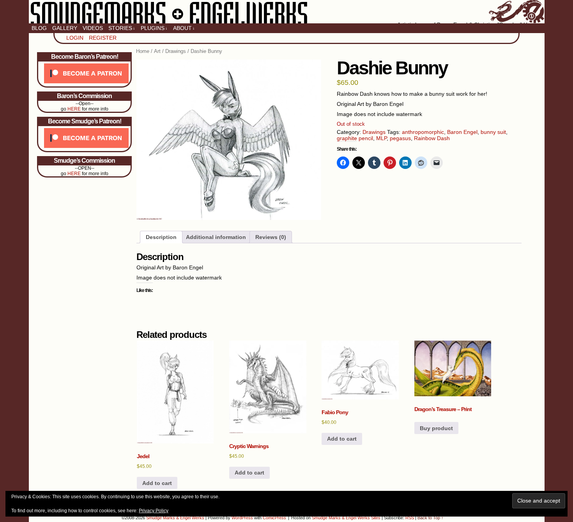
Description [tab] (161, 237)
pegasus (400, 138)
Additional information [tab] (216, 237)
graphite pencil (355, 138)
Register (103, 38)
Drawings (175, 51)
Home (142, 51)
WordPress (242, 517)
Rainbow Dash (432, 138)
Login (74, 38)
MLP (381, 138)
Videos (93, 28)
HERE (74, 109)
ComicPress (274, 517)
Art (157, 51)
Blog (39, 28)
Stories (121, 28)
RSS (409, 517)
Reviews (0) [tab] (270, 237)
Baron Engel (462, 132)
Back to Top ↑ (430, 517)
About (184, 28)
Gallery (64, 28)
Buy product (436, 428)
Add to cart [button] (157, 483)
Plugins (154, 28)
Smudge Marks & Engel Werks (287, 11)
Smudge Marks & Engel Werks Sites (346, 517)
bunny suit (493, 132)
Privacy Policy (153, 510)
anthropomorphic (423, 132)
